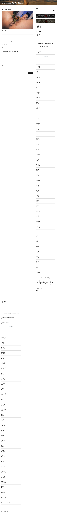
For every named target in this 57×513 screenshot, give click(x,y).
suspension (44, 287)
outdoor (41, 282)
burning (44, 277)
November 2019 (38, 139)
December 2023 (38, 78)
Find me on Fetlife (38, 34)
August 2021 (37, 113)
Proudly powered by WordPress (4, 511)
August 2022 (37, 98)
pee (44, 282)
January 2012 (2, 477)
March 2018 (37, 164)
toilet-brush (38, 288)
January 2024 (37, 77)
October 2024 (37, 66)
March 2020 (37, 134)
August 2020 (37, 128)
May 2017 (37, 176)
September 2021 (38, 112)
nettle (48, 281)
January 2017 (37, 181)
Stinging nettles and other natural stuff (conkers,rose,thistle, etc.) (43, 46)
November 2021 (37, 109)
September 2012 (3, 472)
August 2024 (2, 338)
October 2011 (37, 211)
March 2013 (37, 196)
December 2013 (37, 195)
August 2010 (2, 498)
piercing (47, 282)
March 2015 (37, 186)
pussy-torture (48, 283)
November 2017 (37, 169)
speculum (37, 287)
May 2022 (37, 102)
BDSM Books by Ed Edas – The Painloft (5, 502)
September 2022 (38, 97)
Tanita (51, 287)
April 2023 (37, 88)
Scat (36, 262)
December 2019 (37, 138)
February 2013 (2, 467)
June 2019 (37, 145)
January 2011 (37, 222)
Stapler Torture (37, 268)
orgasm (37, 282)
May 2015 (37, 185)
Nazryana (41, 281)
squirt (41, 287)
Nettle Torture (37, 251)
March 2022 (2, 374)
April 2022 (37, 103)
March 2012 (37, 206)
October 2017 (37, 170)
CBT (36, 236)
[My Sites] (45, 17)
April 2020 (37, 133)
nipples (51, 281)
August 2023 (37, 83)
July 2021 (37, 114)
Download (3, 32)
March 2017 (37, 179)
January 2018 (2, 436)
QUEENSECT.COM (39, 26)
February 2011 (37, 221)
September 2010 (38, 227)
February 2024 (37, 76)
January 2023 (37, 92)
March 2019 (37, 149)
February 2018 (37, 165)
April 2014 (37, 191)
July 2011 (37, 215)
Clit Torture (37, 237)
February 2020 (3, 405)
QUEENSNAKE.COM (39, 25)
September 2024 (38, 67)
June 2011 (37, 216)
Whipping (37, 273)
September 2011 (38, 212)
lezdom (37, 281)
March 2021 (37, 119)
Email (2, 65)
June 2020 (2, 400)
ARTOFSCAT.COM (39, 27)
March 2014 (2, 462)
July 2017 (37, 174)
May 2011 (37, 217)
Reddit (37, 35)
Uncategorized (37, 271)
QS (5, 8)
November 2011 (37, 210)
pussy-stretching (38, 283)
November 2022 (3, 364)
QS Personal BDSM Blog (11, 2)
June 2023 (37, 86)
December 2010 (3, 493)
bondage (40, 277)
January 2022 (37, 107)
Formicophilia (37, 246)
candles (47, 277)
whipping (42, 288)
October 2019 (2, 410)
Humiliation (37, 247)
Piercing (37, 257)
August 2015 (37, 184)
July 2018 (37, 159)
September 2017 (3, 441)
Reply (2, 47)
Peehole (37, 256)
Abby (37, 277)
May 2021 (37, 117)
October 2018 (37, 155)
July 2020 (37, 129)
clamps (51, 277)
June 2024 (37, 71)
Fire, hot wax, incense (39, 51)
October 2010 (37, 226)
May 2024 (37, 72)
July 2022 (2, 369)
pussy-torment (44, 283)
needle (45, 281)
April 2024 (2, 343)
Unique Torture (37, 272)
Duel (36, 240)
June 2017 (37, 175)
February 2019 (37, 150)
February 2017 (37, 180)
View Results (45, 58)
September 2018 (3, 426)
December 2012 (37, 200)
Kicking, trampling (4, 323)
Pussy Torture (37, 261)
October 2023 (37, 81)
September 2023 (38, 82)
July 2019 (37, 144)
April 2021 (37, 118)
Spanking (37, 267)
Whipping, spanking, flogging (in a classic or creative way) (43, 47)
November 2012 (37, 201)
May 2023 (37, 87)
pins (50, 282)
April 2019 (37, 148)
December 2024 (3, 333)
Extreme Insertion (38, 242)
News (36, 252)
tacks (48, 287)
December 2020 (38, 123)
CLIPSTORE (3, 302)
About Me (37, 292)
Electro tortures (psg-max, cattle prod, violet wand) (42, 52)
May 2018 (2, 431)
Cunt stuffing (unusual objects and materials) (7, 318)
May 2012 (37, 205)
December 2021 (37, 108)
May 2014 (37, 190)
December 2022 (37, 93)
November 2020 (38, 124)
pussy (53, 282)
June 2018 (37, 160)
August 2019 (37, 143)
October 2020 (2, 395)
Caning (37, 235)
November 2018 (38, 154)
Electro (37, 241)
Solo (36, 266)
